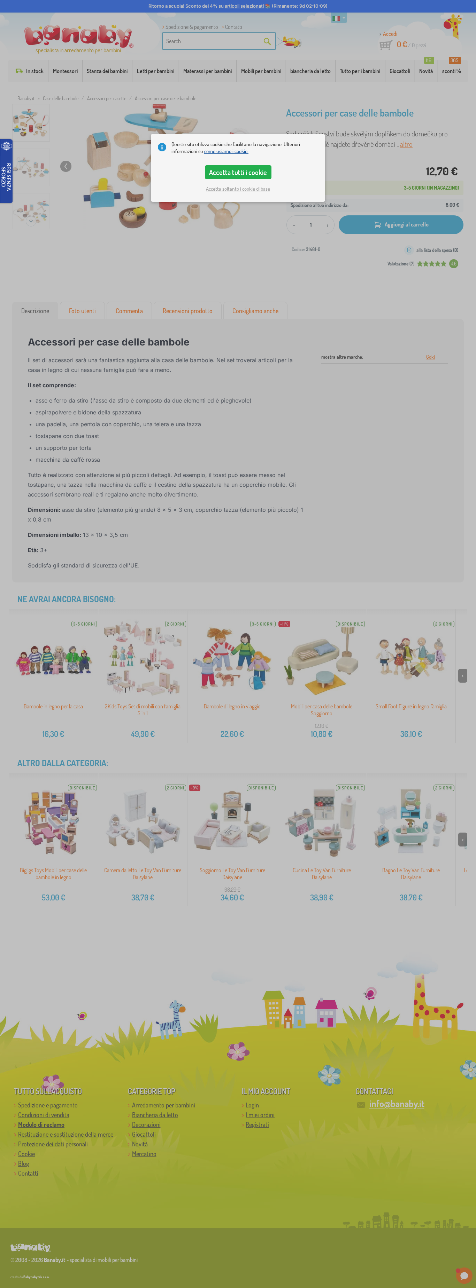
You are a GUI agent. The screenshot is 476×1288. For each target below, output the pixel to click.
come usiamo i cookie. (226, 151)
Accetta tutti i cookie (238, 172)
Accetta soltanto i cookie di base (238, 188)
